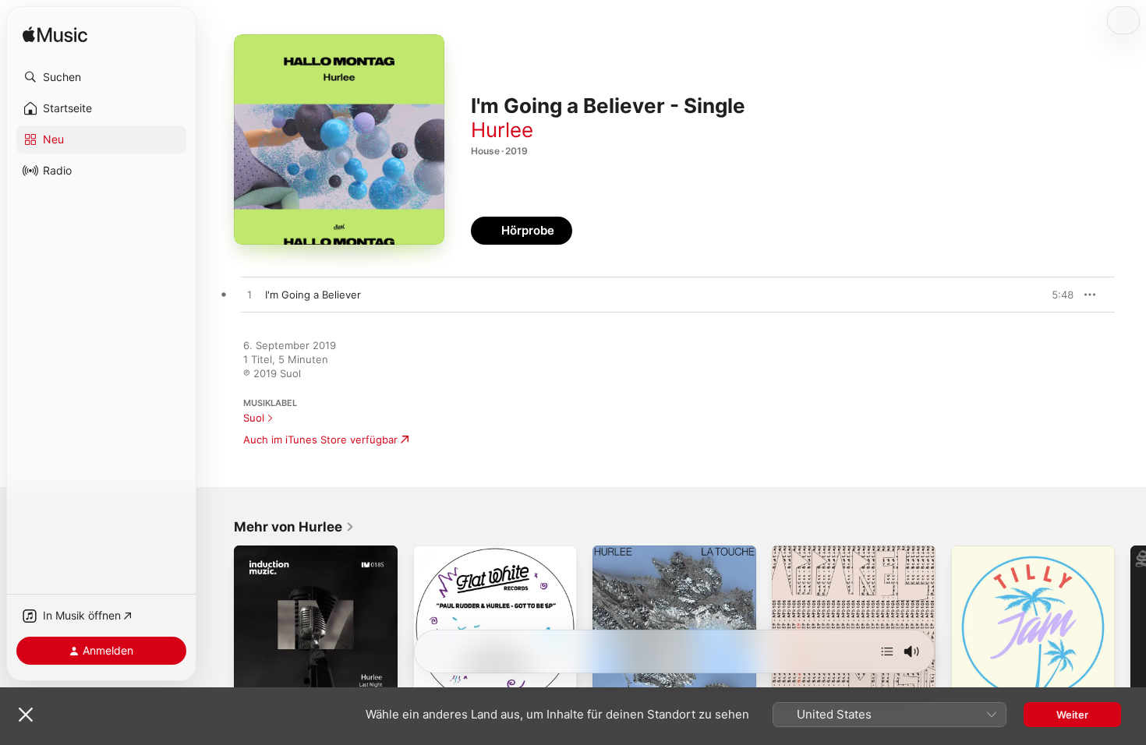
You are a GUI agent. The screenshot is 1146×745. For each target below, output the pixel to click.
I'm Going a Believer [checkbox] (313, 294)
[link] (294, 526)
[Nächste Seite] (1130, 627)
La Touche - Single (637, 552)
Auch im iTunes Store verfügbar (320, 439)
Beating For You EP (818, 552)
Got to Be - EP (448, 552)
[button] (101, 77)
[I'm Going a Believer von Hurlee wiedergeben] (249, 295)
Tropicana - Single (994, 552)
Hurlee (502, 130)
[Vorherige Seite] (218, 627)
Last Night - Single (279, 552)
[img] (55, 35)
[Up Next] (887, 651)
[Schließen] (26, 715)
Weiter (1072, 714)
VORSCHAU (1052, 294)
